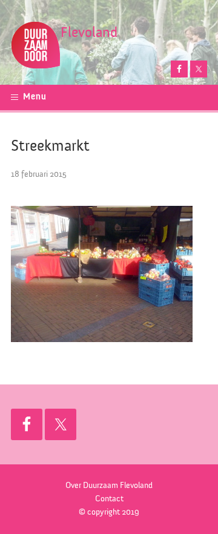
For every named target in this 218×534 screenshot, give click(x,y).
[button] (32, 97)
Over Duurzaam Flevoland (109, 485)
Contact (109, 499)
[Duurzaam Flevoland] (36, 34)
